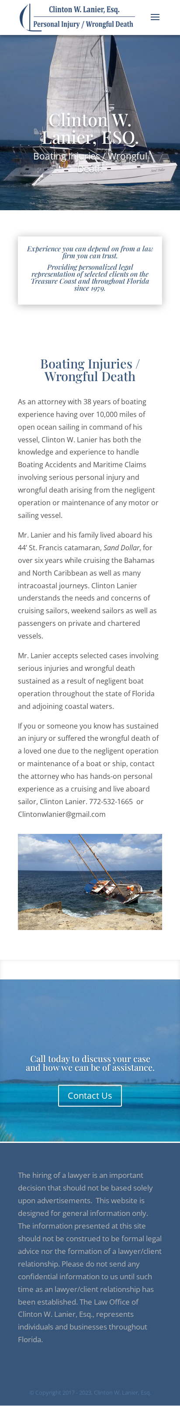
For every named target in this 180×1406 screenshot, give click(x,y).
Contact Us (90, 1095)
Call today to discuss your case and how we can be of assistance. (90, 1062)
